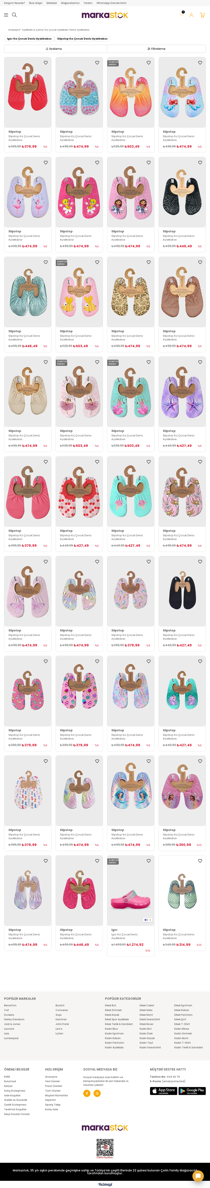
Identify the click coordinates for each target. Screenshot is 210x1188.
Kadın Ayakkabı (114, 1047)
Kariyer (8, 1086)
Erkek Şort (180, 1019)
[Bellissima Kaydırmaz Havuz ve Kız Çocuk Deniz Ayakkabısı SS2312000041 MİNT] (182, 691)
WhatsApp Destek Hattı (112, 3)
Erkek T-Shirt (182, 1024)
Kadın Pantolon (114, 1042)
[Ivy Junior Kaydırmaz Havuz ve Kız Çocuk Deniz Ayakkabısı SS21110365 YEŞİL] (182, 890)
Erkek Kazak (112, 1015)
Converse (62, 1010)
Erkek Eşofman (183, 1005)
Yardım (88, 3)
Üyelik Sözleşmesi (15, 1104)
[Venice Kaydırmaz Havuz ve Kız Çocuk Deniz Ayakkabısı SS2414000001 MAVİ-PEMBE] (130, 691)
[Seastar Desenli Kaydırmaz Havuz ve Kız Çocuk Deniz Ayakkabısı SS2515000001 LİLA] (130, 791)
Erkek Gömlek (113, 1010)
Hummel (61, 1019)
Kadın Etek (146, 1033)
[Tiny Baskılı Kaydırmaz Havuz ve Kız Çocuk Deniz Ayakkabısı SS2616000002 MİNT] (130, 392)
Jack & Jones (12, 1024)
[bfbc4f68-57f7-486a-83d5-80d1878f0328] (105, 1127)
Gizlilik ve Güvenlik (15, 1100)
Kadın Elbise (181, 1029)
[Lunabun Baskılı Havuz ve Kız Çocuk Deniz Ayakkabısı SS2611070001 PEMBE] (182, 491)
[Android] (192, 1091)
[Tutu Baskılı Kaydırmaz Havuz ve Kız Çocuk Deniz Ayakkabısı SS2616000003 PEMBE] (79, 392)
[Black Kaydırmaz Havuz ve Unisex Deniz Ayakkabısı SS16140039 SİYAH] (182, 591)
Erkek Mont (146, 1015)
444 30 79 (165, 1076)
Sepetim (50, 1100)
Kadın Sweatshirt (150, 1047)
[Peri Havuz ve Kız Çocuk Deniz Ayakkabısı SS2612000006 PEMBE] (27, 591)
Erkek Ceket (147, 1005)
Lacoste (9, 1029)
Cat (6, 1010)
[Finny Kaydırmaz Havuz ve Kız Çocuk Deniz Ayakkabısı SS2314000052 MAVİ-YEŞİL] (79, 791)
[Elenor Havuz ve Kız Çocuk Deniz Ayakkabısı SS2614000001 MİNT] (79, 92)
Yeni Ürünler (52, 1081)
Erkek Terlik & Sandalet (119, 1024)
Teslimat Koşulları (15, 1109)
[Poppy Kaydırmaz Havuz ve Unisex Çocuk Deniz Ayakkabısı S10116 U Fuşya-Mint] (130, 890)
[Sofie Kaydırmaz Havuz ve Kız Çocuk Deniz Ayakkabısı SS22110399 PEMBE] (130, 591)
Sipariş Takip (52, 1104)
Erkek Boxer (146, 1024)
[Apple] (163, 1091)
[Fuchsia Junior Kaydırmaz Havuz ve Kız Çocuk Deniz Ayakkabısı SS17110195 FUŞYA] (27, 92)
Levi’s (59, 1029)
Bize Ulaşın (35, 3)
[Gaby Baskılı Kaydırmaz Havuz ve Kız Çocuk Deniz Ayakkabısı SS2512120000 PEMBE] (182, 791)
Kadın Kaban (113, 1038)
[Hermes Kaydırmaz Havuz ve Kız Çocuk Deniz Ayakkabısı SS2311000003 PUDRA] (27, 791)
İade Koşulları (12, 1095)
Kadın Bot (146, 1029)
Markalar (52, 3)
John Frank (62, 1024)
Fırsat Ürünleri (53, 1086)
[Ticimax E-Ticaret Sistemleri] (105, 1185)
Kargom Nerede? (14, 3)
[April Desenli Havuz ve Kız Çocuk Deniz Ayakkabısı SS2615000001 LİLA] (27, 192)
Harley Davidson (14, 1019)
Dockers (9, 1015)
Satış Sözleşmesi (14, 1090)
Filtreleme (158, 49)
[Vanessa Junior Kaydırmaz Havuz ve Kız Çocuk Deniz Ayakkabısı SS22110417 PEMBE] (27, 890)
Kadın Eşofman (114, 1033)
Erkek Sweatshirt (150, 1019)
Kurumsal (10, 1081)
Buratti (60, 1005)
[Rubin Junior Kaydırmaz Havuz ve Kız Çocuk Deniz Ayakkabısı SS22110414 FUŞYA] (79, 890)
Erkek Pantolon (183, 1015)
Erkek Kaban (181, 1010)
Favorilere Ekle (45, 62)
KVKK (7, 1076)
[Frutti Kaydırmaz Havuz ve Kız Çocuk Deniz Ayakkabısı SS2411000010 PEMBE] (79, 691)
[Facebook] (86, 1093)
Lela (6, 1033)
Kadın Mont (181, 1038)
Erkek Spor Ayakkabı (117, 1019)
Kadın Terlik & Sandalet (188, 1047)
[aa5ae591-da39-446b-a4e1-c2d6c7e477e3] (105, 1149)
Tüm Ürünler (52, 1090)
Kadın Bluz (111, 1029)
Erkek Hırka (146, 1010)
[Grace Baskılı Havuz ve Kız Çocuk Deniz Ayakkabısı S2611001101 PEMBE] (79, 491)
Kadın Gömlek (183, 1033)
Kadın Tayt (146, 1042)
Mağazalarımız (70, 3)
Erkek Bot (110, 1005)
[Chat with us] (198, 1176)
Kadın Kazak (147, 1038)
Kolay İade (51, 1109)
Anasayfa (51, 1076)
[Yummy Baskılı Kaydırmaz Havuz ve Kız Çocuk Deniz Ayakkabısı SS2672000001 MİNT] (130, 491)
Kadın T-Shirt (182, 1042)
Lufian (59, 1033)
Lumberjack (11, 1038)
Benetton (10, 1005)
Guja (59, 1015)
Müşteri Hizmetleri (56, 1095)
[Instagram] (97, 1093)
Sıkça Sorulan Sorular (17, 1114)
